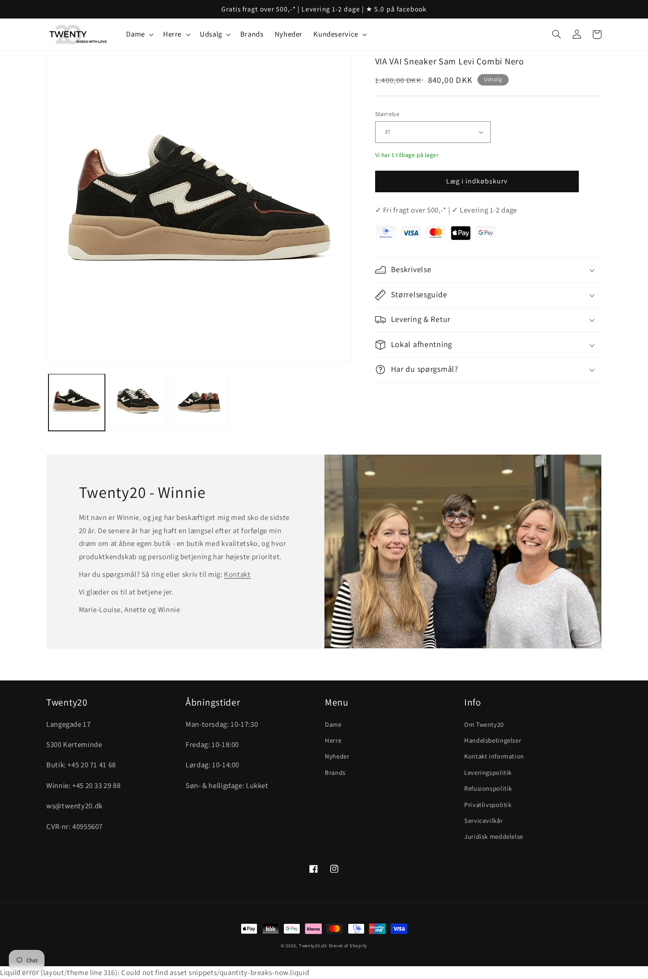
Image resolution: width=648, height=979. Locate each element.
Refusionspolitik (488, 788)
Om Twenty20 (484, 724)
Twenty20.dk (313, 945)
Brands (335, 772)
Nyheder (337, 756)
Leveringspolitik (488, 772)
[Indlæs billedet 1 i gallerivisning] (76, 402)
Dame (333, 724)
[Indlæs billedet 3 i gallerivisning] (199, 402)
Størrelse (387, 114)
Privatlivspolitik (488, 804)
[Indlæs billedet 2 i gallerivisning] (138, 402)
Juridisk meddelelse (493, 836)
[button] (139, 34)
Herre (333, 740)
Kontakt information (494, 756)
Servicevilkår (483, 820)
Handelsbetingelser (492, 740)
